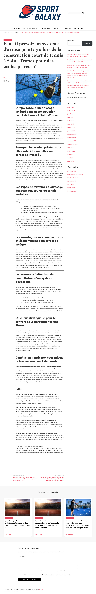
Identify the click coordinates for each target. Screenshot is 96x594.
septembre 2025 (72, 144)
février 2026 (71, 127)
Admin (5, 76)
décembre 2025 (72, 134)
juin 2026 (70, 114)
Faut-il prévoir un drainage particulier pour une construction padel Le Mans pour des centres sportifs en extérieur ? (77, 525)
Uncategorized (71, 191)
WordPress (16, 591)
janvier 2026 (71, 131)
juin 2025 (70, 154)
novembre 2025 (72, 137)
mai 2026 (70, 117)
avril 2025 (70, 161)
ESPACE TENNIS (79, 28)
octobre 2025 (71, 141)
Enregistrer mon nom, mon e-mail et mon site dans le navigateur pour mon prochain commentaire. (45, 575)
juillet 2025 (71, 151)
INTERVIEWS (46, 28)
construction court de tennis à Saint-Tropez (43, 121)
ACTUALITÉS (16, 28)
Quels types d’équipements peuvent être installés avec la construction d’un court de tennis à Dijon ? (47, 524)
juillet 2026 (71, 110)
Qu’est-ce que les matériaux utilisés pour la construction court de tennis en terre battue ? (17, 524)
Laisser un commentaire (8, 81)
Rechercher (70, 40)
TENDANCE (67, 28)
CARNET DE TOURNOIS (30, 28)
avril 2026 (70, 121)
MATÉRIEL (57, 28)
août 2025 (70, 148)
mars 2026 (70, 124)
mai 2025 (70, 158)
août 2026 (70, 107)
